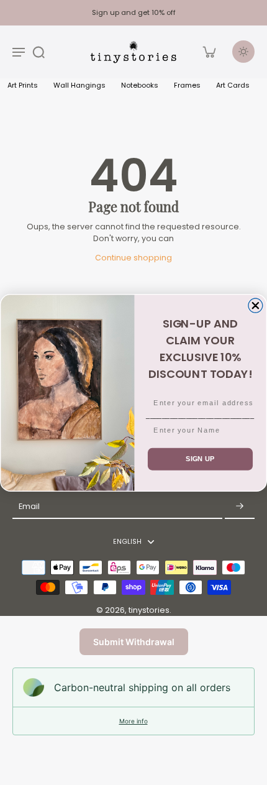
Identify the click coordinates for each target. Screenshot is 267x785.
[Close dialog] (255, 305)
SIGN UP (200, 458)
